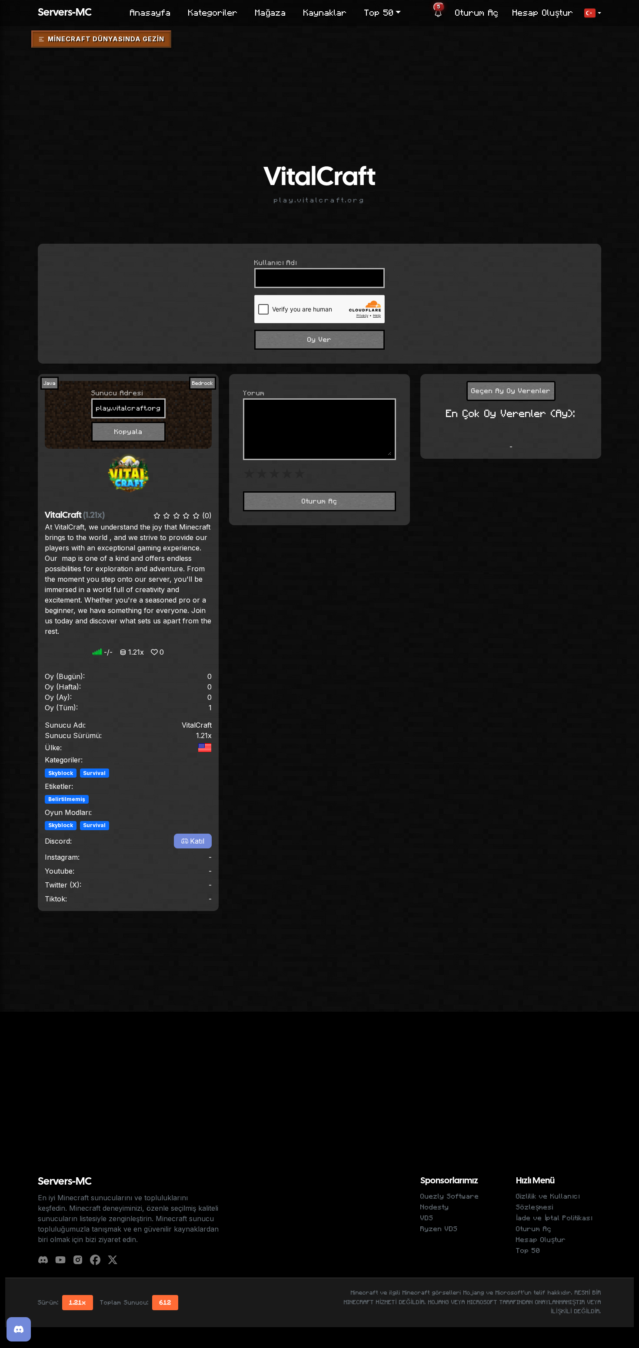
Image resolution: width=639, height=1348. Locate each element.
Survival (94, 773)
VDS (426, 1218)
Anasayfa (150, 13)
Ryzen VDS (439, 1228)
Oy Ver (319, 339)
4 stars (287, 474)
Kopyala (128, 431)
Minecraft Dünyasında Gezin (106, 39)
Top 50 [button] (379, 13)
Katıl (197, 841)
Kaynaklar (325, 13)
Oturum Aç (477, 13)
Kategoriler (213, 13)
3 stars (274, 474)
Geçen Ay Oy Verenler (511, 391)
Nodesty (434, 1207)
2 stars (262, 474)
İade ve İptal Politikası (554, 1218)
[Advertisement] (319, 76)
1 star (249, 474)
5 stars (299, 474)
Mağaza (270, 13)
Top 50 (528, 1250)
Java (49, 383)
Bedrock (202, 383)
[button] (592, 13)
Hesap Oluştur (543, 13)
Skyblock (60, 773)
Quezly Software (449, 1196)
